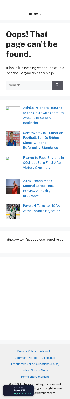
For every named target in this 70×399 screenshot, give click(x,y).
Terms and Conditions (35, 376)
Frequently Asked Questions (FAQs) (35, 364)
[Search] (57, 85)
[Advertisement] (35, 298)
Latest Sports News (35, 370)
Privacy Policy (26, 351)
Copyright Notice (26, 357)
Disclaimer (48, 357)
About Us (46, 351)
